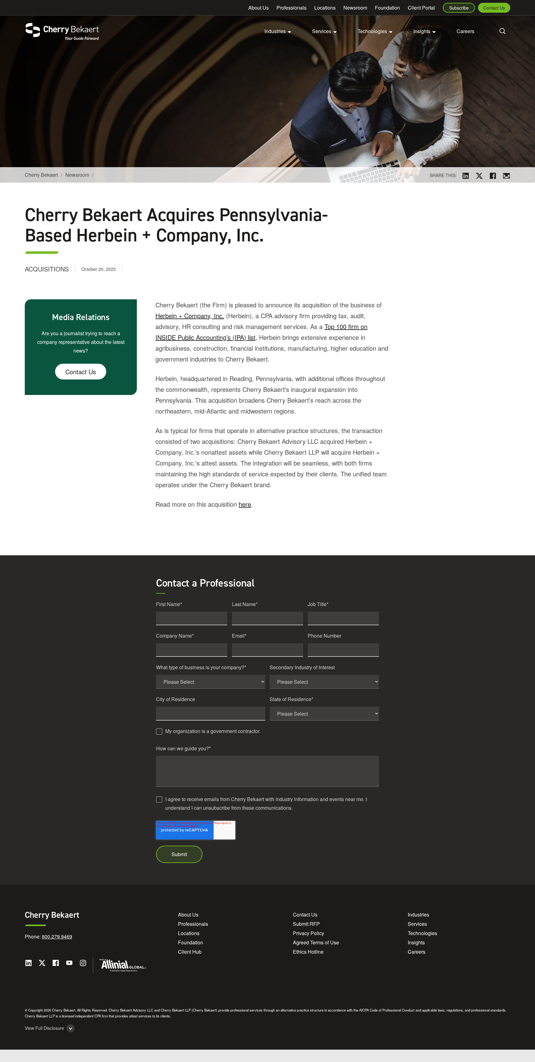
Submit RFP (306, 923)
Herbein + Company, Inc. (189, 315)
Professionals (291, 7)
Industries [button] (275, 31)
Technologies (422, 933)
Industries (418, 914)
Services (417, 923)
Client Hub (190, 951)
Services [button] (321, 31)
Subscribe (459, 8)
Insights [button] (421, 31)
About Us (258, 7)
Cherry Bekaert (41, 174)
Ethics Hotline (308, 951)
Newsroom (355, 7)
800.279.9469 (57, 936)
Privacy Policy (308, 933)
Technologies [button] (372, 31)
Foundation (387, 7)
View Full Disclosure (44, 1028)
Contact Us (494, 8)
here (245, 504)
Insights (416, 942)
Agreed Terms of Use (316, 942)
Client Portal (421, 7)
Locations (325, 7)
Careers (465, 31)
